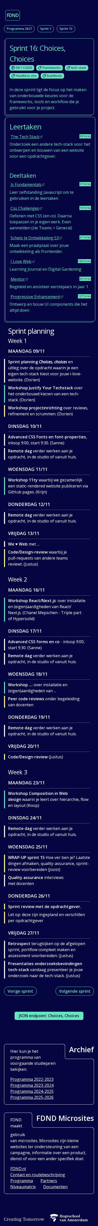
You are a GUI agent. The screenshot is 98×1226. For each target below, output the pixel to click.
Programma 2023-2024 (32, 1085)
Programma (21, 1180)
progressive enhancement (35, 296)
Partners (48, 1180)
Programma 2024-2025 (32, 1091)
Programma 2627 (19, 29)
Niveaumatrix (23, 1186)
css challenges (25, 208)
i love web (21, 261)
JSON (49, 1015)
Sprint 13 (66, 29)
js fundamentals (26, 184)
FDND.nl (18, 1168)
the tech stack (25, 136)
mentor (18, 279)
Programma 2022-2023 (32, 1079)
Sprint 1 (45, 29)
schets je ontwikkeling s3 (35, 238)
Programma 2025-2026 (32, 1097)
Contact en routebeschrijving (37, 1174)
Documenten (55, 1186)
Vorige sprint (20, 991)
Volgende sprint (74, 991)
